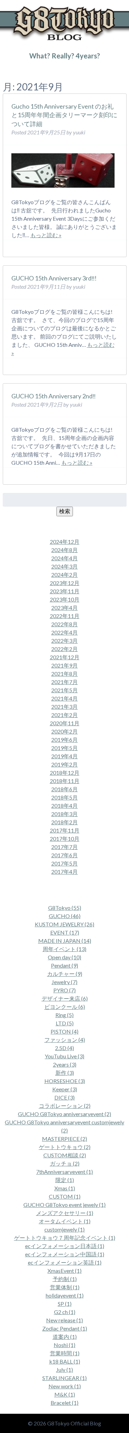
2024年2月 (64, 574)
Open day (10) (64, 957)
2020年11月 (64, 723)
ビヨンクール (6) (64, 1006)
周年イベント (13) (64, 949)
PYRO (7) (64, 990)
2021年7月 (64, 682)
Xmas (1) (64, 1188)
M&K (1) (64, 1394)
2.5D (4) (64, 1048)
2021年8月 (64, 673)
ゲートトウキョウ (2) (64, 1147)
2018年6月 (64, 789)
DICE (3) (64, 1097)
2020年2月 (64, 731)
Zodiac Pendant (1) (64, 1328)
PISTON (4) (64, 1031)
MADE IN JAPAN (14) (64, 940)
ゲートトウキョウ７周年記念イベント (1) (64, 1237)
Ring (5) (64, 1015)
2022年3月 (64, 640)
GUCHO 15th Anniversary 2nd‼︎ (53, 396)
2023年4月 (64, 607)
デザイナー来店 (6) (65, 998)
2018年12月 (64, 772)
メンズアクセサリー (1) (64, 1213)
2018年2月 (64, 822)
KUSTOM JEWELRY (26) (64, 924)
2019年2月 (64, 764)
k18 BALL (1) (64, 1361)
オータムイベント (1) (64, 1221)
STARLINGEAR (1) (64, 1378)
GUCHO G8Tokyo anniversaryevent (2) (64, 1114)
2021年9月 (64, 665)
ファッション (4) (64, 1039)
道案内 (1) (65, 1336)
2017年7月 (64, 847)
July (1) (64, 1369)
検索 (64, 511)
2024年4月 (64, 558)
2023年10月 (64, 599)
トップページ (15, 69)
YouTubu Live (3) (64, 1056)
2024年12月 (64, 541)
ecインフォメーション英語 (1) (64, 1262)
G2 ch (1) (64, 1312)
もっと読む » (46, 235)
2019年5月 (64, 748)
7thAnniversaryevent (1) (64, 1171)
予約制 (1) (65, 1279)
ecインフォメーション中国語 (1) (64, 1254)
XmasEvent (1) (64, 1270)
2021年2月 (64, 715)
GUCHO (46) (64, 916)
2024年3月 (64, 566)
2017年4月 (64, 871)
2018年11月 (64, 781)
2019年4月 (64, 756)
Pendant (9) (64, 965)
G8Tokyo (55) (64, 907)
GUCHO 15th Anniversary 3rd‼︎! (54, 278)
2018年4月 (64, 805)
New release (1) (64, 1320)
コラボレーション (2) (64, 1105)
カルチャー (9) (64, 973)
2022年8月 (64, 624)
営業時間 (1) (64, 1353)
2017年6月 (64, 855)
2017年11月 (64, 830)
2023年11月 (64, 591)
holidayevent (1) (65, 1295)
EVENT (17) (64, 932)
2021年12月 (64, 657)
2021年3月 (64, 706)
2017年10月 (64, 838)
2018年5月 (64, 797)
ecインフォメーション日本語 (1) (64, 1246)
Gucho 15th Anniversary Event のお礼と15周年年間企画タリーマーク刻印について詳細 (64, 114)
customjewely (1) (64, 1229)
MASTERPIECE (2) (64, 1138)
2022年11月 (64, 616)
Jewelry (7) (64, 982)
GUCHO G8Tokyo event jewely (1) (64, 1204)
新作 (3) (64, 1072)
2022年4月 (64, 632)
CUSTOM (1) (64, 1196)
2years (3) (64, 1064)
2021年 (37, 69)
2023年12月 (64, 583)
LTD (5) (65, 1023)
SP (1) (65, 1303)
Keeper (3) (64, 1089)
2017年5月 (64, 863)
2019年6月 (64, 739)
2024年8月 (64, 550)
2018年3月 (64, 814)
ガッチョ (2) (64, 1163)
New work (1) (65, 1386)
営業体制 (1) (64, 1287)
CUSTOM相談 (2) (64, 1155)
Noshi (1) (64, 1345)
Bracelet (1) (64, 1402)
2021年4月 (64, 698)
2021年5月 (64, 690)
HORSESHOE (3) (64, 1081)
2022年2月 (64, 649)
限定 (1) (64, 1180)
